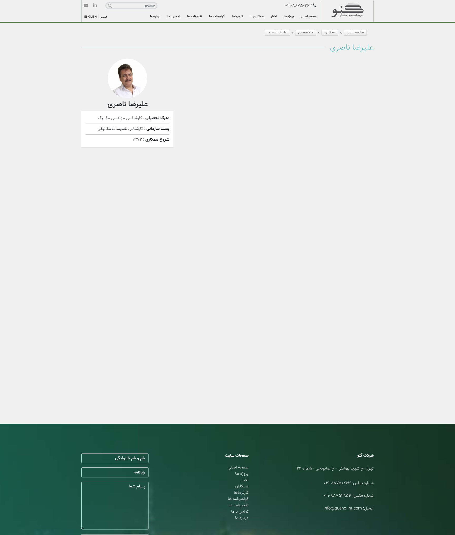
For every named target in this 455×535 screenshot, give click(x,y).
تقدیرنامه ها (194, 16)
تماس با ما (173, 16)
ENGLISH (90, 16)
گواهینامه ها (217, 16)
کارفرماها (237, 16)
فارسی (103, 17)
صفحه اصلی (308, 16)
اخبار (274, 16)
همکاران (258, 16)
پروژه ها (289, 16)
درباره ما (155, 16)
